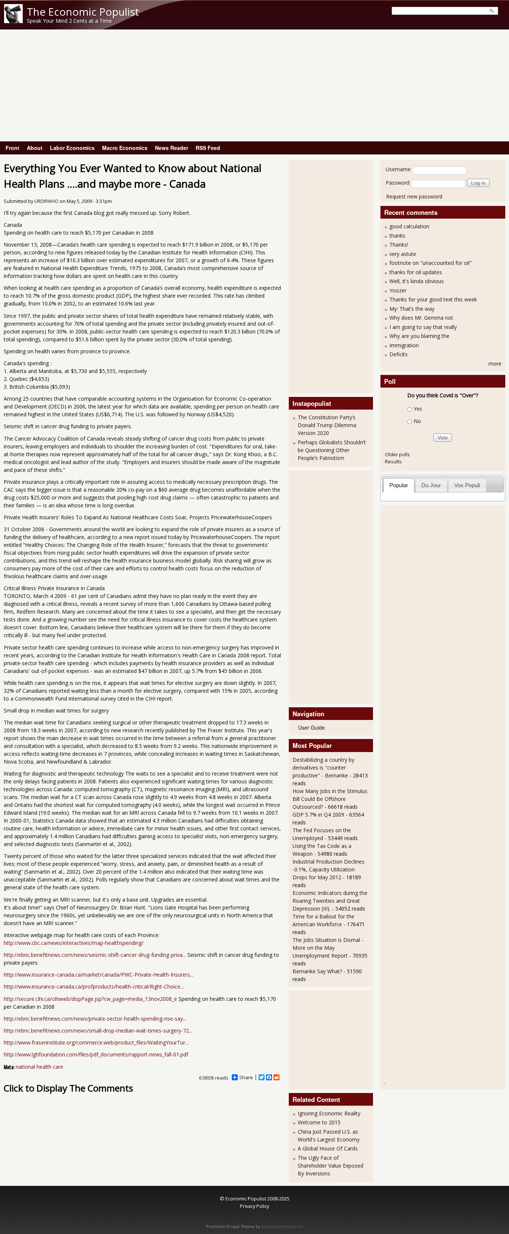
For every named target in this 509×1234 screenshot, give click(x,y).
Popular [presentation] (398, 485)
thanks (397, 235)
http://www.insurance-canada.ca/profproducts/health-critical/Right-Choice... (94, 986)
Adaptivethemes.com (282, 1226)
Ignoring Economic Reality (329, 1113)
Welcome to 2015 (319, 1122)
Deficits (398, 354)
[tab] (398, 485)
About (34, 147)
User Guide (311, 727)
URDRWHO (46, 201)
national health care (39, 1066)
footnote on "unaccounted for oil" (430, 262)
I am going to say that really (423, 327)
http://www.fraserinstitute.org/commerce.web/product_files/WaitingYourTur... (96, 1042)
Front (12, 147)
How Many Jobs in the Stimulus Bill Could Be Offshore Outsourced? (330, 798)
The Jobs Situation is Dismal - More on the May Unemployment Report (328, 947)
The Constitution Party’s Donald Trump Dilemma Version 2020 (327, 425)
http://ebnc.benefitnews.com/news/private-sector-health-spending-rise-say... (95, 1018)
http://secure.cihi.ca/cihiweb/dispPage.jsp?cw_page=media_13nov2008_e (90, 998)
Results (393, 461)
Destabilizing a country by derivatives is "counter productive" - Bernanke (323, 767)
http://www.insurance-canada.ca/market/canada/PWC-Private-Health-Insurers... (98, 974)
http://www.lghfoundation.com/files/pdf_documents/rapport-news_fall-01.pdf (96, 1054)
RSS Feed (208, 147)
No (417, 421)
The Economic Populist (83, 11)
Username (398, 169)
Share (246, 1077)
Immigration (404, 345)
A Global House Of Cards (328, 1148)
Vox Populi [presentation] (467, 485)
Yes (418, 408)
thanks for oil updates (415, 272)
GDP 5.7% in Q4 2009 (318, 814)
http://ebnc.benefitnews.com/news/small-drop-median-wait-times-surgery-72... (98, 1030)
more (495, 363)
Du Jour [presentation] (431, 485)
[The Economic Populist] (13, 21)
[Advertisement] (254, 85)
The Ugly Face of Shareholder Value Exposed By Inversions (330, 1165)
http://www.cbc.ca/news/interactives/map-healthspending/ (73, 942)
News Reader (171, 147)
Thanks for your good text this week (433, 299)
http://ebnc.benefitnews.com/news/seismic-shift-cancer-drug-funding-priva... (95, 954)
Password (398, 182)
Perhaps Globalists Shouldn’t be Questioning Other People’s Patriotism (332, 450)
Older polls (397, 454)
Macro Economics (125, 147)
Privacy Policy (254, 1206)
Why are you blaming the (419, 335)
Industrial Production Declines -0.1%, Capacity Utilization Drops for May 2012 (328, 869)
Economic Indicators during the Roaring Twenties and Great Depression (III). (330, 900)
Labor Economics (72, 147)
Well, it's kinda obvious (416, 281)
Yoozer (398, 290)
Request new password (414, 196)
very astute (402, 253)
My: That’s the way (411, 308)
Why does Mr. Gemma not (421, 317)
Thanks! (398, 244)
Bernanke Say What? (317, 971)
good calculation (409, 226)
